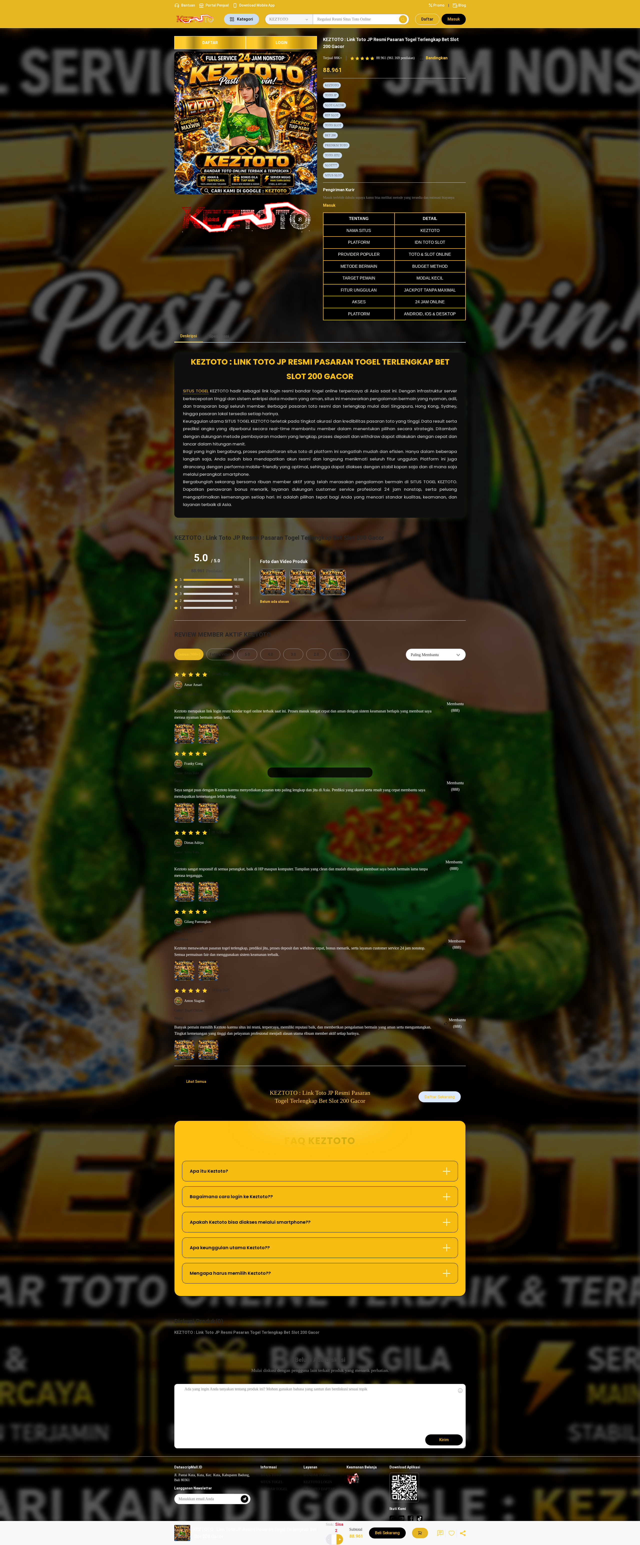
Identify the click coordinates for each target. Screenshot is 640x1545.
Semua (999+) (189, 654)
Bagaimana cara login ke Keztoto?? (231, 1196)
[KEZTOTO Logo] (196, 19)
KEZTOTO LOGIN (318, 1482)
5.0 (247, 654)
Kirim (444, 1439)
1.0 (339, 654)
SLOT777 (331, 165)
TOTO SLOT (333, 125)
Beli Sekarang (387, 1532)
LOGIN (281, 42)
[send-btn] (244, 1499)
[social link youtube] (401, 1518)
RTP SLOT (331, 115)
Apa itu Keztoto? (209, 1171)
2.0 (316, 654)
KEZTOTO (332, 85)
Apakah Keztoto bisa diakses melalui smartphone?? (250, 1222)
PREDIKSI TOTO (336, 145)
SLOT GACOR (334, 105)
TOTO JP (331, 95)
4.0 (270, 654)
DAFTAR (210, 42)
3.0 (293, 654)
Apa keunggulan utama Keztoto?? (230, 1247)
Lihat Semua (196, 1082)
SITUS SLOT (333, 175)
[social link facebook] (411, 1518)
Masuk (454, 19)
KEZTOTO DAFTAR (319, 1489)
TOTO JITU (332, 155)
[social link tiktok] (419, 1518)
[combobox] (436, 654)
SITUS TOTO (270, 1475)
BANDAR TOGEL (274, 1489)
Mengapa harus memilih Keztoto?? (230, 1273)
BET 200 (330, 135)
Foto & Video (220, 654)
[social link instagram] (393, 1518)
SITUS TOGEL (195, 391)
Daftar (427, 19)
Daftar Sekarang (439, 1097)
